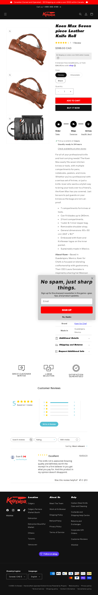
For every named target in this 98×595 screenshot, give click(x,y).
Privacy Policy (55, 526)
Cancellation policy (84, 589)
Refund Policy (56, 521)
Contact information (67, 589)
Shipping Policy (56, 515)
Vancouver (32, 544)
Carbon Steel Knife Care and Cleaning (79, 504)
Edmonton (32, 518)
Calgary (31, 503)
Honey (61, 75)
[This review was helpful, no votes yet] (80, 480)
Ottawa (31, 533)
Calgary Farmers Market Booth (35, 511)
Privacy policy (86, 586)
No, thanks (66, 317)
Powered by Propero (59, 586)
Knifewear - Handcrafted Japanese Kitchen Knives (33, 586)
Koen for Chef (81, 323)
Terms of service (38, 589)
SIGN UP (67, 310)
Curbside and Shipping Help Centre (80, 513)
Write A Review (49, 424)
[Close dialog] (92, 278)
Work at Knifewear (58, 509)
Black (60, 81)
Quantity (59, 86)
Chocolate (76, 75)
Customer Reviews (79, 539)
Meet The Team (56, 503)
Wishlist (74, 545)
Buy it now (73, 108)
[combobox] (46, 439)
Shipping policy (52, 589)
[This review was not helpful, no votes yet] (85, 480)
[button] (5, 14)
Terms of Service (57, 532)
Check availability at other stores (72, 149)
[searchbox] (20, 440)
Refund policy (74, 586)
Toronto (31, 539)
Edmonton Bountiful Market (36, 525)
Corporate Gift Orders (77, 531)
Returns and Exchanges (76, 522)
